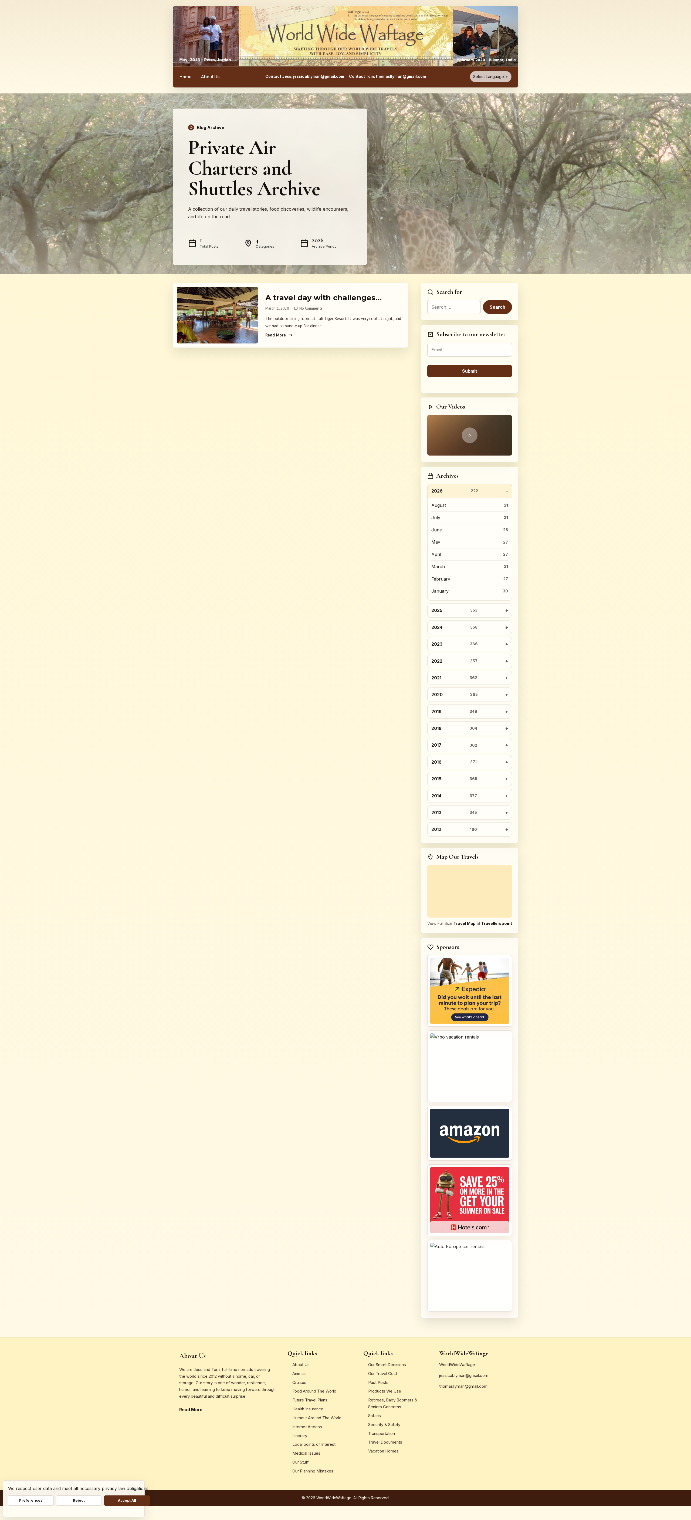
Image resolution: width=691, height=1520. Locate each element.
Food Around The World (314, 1391)
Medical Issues (306, 1453)
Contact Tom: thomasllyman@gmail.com (387, 76)
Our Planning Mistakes (312, 1471)
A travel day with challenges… (323, 297)
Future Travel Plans (309, 1400)
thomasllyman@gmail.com (463, 1386)
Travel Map (464, 923)
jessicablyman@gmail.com (463, 1375)
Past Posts (378, 1382)
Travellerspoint (496, 923)
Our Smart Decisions (387, 1364)
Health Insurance (307, 1408)
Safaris (374, 1415)
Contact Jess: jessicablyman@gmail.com (304, 76)
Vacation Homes (383, 1451)
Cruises (299, 1382)
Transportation (381, 1433)
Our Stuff (300, 1462)
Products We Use (384, 1391)
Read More (275, 335)
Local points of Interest (314, 1444)
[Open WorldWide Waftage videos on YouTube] (469, 435)
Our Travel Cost (382, 1373)
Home (185, 76)
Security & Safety (384, 1424)
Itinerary (299, 1435)
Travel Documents (385, 1442)
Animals (299, 1373)
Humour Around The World (316, 1417)
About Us (210, 76)
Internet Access (307, 1426)
